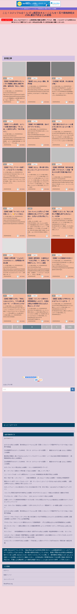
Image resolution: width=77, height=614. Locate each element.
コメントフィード (9, 579)
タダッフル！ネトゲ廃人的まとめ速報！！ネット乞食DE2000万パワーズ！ (26, 467)
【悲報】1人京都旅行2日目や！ (62, 258)
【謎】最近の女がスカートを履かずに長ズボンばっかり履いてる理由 (62, 127)
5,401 (70, 327)
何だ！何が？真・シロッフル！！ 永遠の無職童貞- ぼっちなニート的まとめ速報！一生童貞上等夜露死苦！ (37, 477)
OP (5, 78)
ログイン (6, 570)
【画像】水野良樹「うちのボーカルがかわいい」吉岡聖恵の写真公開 (13, 260)
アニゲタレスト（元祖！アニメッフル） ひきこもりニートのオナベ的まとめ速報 (28, 496)
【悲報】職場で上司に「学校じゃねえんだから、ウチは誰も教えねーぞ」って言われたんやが (13, 301)
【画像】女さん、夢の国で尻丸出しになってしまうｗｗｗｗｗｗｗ (38, 170)
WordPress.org (8, 583)
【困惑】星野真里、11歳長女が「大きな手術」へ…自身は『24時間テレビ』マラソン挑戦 (38, 260)
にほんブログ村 (7, 384)
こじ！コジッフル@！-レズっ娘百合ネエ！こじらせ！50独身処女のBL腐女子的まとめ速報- (31, 474)
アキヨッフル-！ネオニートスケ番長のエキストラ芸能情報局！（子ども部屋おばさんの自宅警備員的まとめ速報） (38, 522)
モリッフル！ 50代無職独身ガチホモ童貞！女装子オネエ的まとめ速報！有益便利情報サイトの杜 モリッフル (37, 531)
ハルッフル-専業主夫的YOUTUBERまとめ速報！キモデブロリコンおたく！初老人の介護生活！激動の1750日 (36, 492)
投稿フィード (8, 575)
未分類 (30, 208)
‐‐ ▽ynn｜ (10, 78)
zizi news (22, 101)
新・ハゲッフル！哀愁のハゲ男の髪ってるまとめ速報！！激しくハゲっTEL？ (27, 470)
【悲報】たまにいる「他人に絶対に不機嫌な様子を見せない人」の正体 (62, 214)
